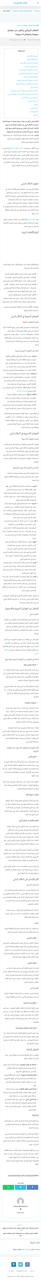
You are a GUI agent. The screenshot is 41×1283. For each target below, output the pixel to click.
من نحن (32, 1271)
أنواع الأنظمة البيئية (32, 60)
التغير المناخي (34, 108)
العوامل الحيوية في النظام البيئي (29, 63)
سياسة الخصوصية (21, 1271)
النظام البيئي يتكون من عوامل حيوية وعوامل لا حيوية (23, 1176)
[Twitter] (20, 1264)
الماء (29, 521)
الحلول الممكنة (34, 112)
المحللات (22, 334)
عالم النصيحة (20, 3)
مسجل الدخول (26, 1249)
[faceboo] (27, 1264)
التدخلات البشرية (33, 101)
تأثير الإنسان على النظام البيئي (29, 98)
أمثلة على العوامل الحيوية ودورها (28, 70)
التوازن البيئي (34, 87)
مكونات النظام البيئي (17, 148)
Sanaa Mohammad (33, 40)
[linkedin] (13, 1264)
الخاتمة (35, 115)
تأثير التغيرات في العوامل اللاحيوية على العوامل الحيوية (22, 94)
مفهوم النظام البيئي (32, 56)
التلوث (36, 105)
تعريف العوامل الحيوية (31, 66)
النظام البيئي (32, 220)
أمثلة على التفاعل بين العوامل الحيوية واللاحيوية (24, 91)
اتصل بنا (11, 1271)
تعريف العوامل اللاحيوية (31, 77)
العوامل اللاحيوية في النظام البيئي (28, 73)
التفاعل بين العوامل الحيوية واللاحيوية (27, 84)
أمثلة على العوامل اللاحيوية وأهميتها (27, 80)
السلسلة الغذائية (22, 391)
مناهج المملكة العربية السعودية (27, 25)
